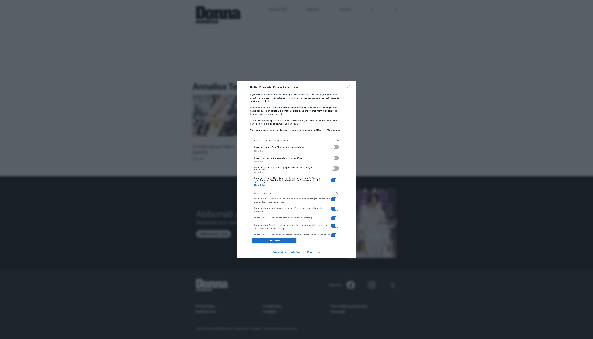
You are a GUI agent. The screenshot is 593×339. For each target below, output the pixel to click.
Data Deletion (279, 252)
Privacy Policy (314, 252)
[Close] (350, 87)
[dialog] (296, 169)
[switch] (335, 147)
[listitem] (296, 140)
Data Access (296, 252)
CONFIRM (274, 241)
